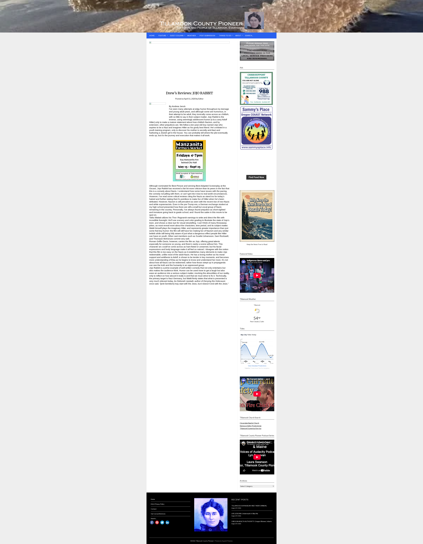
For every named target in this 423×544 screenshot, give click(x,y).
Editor (201, 99)
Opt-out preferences (158, 514)
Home (152, 35)
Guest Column (176, 35)
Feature (162, 35)
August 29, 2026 (236, 508)
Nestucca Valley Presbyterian (250, 426)
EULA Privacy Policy (157, 504)
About (238, 35)
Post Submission (207, 35)
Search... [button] (249, 35)
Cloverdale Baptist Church (249, 423)
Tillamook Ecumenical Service (250, 428)
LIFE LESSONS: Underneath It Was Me (244, 513)
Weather (191, 35)
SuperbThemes (227, 541)
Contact (154, 509)
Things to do (225, 35)
